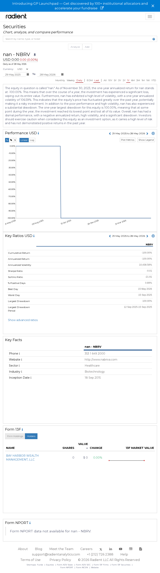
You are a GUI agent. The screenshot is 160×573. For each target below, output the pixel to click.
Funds (40, 564)
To (34, 74)
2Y (124, 80)
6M (133, 80)
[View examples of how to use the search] (154, 39)
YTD (153, 80)
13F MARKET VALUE (140, 448)
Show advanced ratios (23, 320)
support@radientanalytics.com (56, 554)
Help (124, 554)
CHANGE (96, 448)
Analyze (75, 46)
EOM (90, 80)
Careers (86, 549)
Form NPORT (67, 567)
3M (138, 80)
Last (96, 80)
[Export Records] (153, 134)
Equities (50, 564)
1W (148, 80)
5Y (115, 80)
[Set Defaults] (34, 55)
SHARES (68, 448)
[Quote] (11, 140)
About (23, 549)
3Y (119, 80)
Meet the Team (61, 549)
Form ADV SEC (83, 564)
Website (95, 567)
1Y (128, 80)
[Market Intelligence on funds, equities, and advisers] (16, 16)
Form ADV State (65, 564)
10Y (110, 80)
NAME (10, 448)
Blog (38, 549)
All (105, 80)
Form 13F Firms (101, 564)
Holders (31, 436)
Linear (24, 140)
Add (87, 46)
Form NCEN (82, 567)
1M (143, 80)
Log (32, 140)
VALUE (83, 444)
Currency (8, 69)
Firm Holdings (15, 436)
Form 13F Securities (121, 564)
